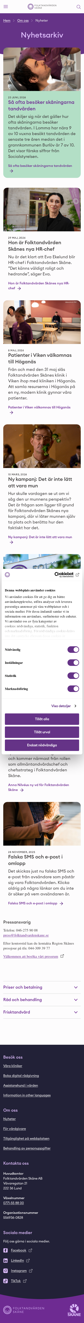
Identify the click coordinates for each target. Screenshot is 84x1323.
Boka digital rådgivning (21, 1075)
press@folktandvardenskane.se (26, 935)
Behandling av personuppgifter (27, 1148)
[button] (79, 6)
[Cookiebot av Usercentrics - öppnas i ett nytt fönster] (61, 574)
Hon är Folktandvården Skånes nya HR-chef (34, 246)
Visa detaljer (61, 706)
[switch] (73, 662)
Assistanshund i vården (20, 1085)
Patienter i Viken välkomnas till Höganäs (40, 358)
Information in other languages (27, 1095)
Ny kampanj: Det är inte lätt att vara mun (40, 482)
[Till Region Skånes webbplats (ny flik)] (74, 1309)
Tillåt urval (42, 732)
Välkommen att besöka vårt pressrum (30, 956)
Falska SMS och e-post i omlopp (35, 860)
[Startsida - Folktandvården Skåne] (42, 7)
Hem (6, 20)
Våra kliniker (12, 1066)
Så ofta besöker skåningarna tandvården (41, 105)
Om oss (23, 20)
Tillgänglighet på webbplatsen (26, 1138)
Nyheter (9, 1119)
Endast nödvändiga (42, 745)
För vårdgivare (14, 1128)
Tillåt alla (42, 719)
